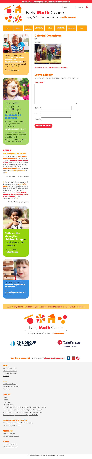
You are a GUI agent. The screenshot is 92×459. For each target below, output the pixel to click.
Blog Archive (6, 389)
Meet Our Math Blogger (9, 384)
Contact (80, 7)
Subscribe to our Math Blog (11, 386)
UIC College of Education (10, 373)
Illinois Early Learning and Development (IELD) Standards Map (20, 415)
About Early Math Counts (10, 368)
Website (37, 119)
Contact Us (6, 376)
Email (37, 113)
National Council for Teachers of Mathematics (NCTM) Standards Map (23, 412)
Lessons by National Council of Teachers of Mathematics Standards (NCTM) (24, 407)
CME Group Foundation (10, 371)
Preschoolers (6, 402)
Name (37, 108)
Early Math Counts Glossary (11, 436)
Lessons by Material (8, 405)
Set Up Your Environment (10, 447)
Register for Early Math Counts (11, 425)
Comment (39, 82)
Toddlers (5, 400)
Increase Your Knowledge (10, 444)
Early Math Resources (9, 433)
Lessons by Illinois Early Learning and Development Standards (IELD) (22, 410)
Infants (5, 397)
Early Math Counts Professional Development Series (18, 423)
